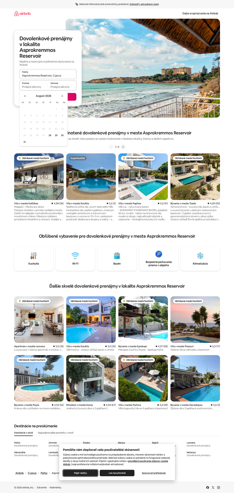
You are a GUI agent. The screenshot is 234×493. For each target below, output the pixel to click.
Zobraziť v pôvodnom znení (144, 4)
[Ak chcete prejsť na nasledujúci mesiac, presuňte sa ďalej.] (62, 96)
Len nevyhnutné (117, 473)
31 (24, 141)
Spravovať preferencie (154, 473)
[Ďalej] (123, 147)
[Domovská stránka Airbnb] (22, 13)
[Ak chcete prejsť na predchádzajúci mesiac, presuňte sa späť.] (25, 96)
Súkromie (42, 487)
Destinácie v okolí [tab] (23, 432)
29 (56, 135)
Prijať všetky (80, 473)
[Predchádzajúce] (111, 147)
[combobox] (48, 75)
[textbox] (33, 87)
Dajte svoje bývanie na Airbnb (200, 13)
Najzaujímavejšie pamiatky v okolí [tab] (55, 432)
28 (50, 135)
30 (62, 135)
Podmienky (55, 487)
